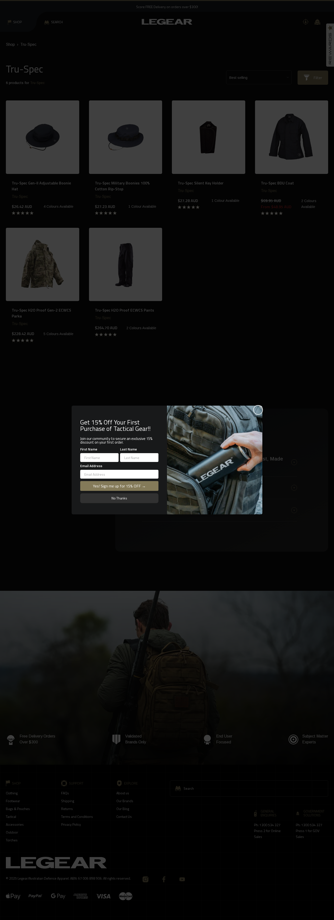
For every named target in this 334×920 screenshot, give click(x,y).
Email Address (91, 465)
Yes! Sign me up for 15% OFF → (119, 486)
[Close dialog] (258, 410)
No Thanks (119, 498)
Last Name (128, 449)
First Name (88, 449)
